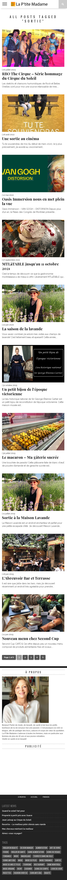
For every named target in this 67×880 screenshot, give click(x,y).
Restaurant (39, 864)
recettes (7, 872)
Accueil (34, 797)
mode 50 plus (31, 860)
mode (16, 856)
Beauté (47, 872)
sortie (58, 860)
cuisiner (28, 868)
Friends (46, 797)
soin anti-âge (35, 872)
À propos (22, 797)
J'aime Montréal (53, 864)
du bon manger (26, 847)
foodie (5, 852)
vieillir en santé (18, 852)
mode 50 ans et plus (11, 864)
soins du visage (53, 852)
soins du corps (41, 868)
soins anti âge (9, 860)
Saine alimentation (36, 852)
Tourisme (27, 864)
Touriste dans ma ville (43, 856)
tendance (7, 856)
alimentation (41, 847)
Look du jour (56, 868)
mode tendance (46, 860)
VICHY (19, 868)
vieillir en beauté (10, 847)
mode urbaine (8, 868)
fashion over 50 (20, 872)
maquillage (25, 856)
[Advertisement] (25, 770)
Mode (20, 860)
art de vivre (55, 847)
